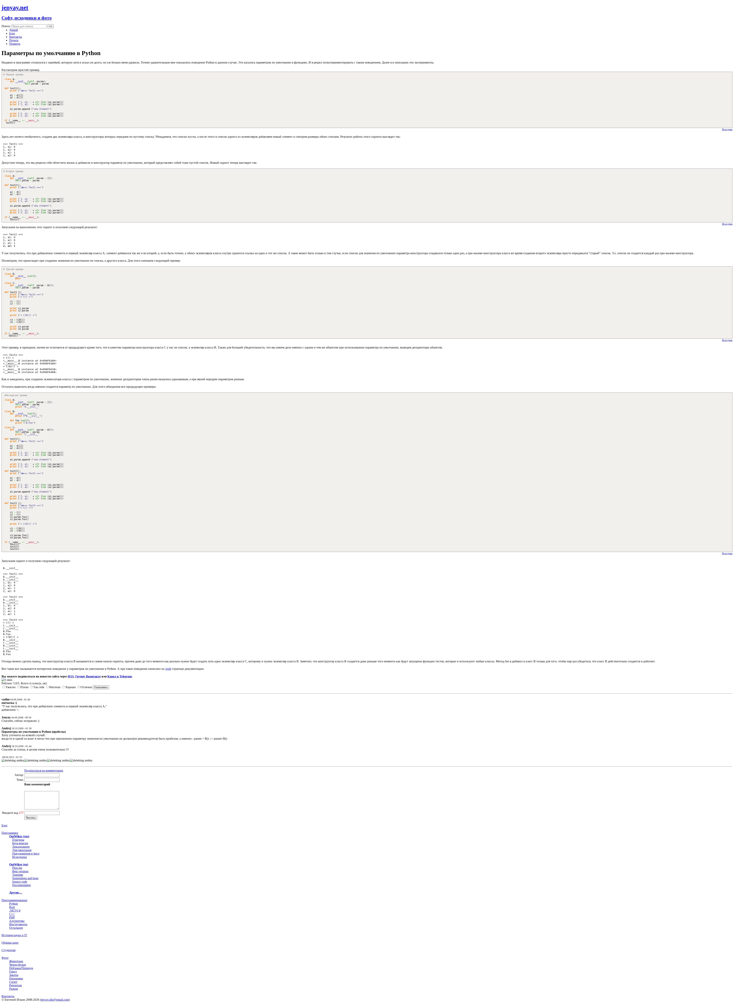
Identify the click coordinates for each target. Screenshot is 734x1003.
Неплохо (54, 687)
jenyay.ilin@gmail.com (55, 999)
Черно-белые (17, 964)
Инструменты (18, 924)
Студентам (8, 950)
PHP (12, 917)
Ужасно (10, 687)
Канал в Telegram (119, 676)
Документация (21, 850)
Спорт (13, 981)
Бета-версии (20, 843)
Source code (19, 881)
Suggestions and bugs (25, 878)
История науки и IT (14, 935)
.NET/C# (14, 910)
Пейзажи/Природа (21, 968)
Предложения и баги (25, 853)
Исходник (727, 129)
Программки (10, 832)
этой (168, 668)
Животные (16, 961)
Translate (17, 874)
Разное (13, 988)
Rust (12, 907)
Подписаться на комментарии (43, 770)
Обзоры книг (10, 942)
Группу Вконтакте (88, 676)
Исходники (19, 857)
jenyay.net (15, 7)
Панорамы (16, 978)
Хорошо (70, 687)
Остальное (16, 927)
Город (13, 971)
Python (13, 903)
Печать (13, 40)
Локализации (21, 846)
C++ (12, 914)
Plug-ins (17, 867)
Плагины (18, 839)
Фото (5, 957)
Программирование (14, 900)
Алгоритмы (16, 920)
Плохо (24, 687)
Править (14, 43)
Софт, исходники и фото (27, 17)
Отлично (86, 687)
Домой (13, 30)
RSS (71, 676)
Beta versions (20, 871)
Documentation (21, 885)
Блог (12, 33)
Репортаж (15, 985)
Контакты (15, 36)
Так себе (38, 687)
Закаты (13, 975)
